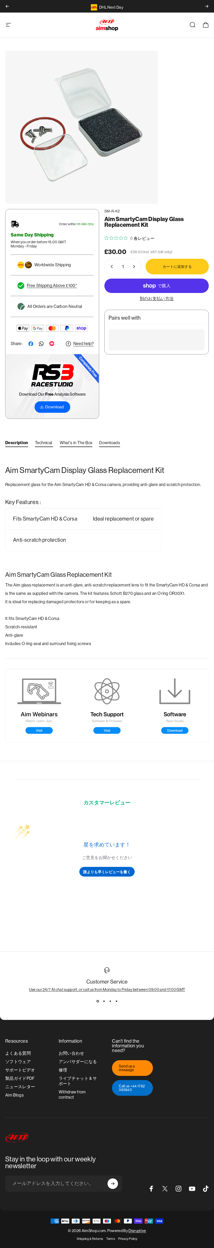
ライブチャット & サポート (78, 1081)
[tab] (16, 444)
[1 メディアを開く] (81, 127)
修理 (63, 1070)
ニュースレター (20, 1086)
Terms (110, 1239)
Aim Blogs (14, 1095)
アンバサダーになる (78, 1061)
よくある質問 (18, 1053)
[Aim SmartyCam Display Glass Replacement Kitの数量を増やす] (135, 266)
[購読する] (113, 1183)
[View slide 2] (104, 1001)
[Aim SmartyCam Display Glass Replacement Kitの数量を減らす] (111, 266)
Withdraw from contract (72, 1094)
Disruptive (137, 1230)
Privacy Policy (127, 1239)
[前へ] (7, 6)
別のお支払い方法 (157, 298)
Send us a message (127, 1068)
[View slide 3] (110, 1001)
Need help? (83, 343)
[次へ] (206, 6)
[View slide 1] (97, 1001)
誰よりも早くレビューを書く (107, 871)
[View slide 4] (116, 1001)
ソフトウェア (18, 1061)
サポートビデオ (20, 1070)
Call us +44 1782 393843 (132, 1088)
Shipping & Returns (90, 1239)
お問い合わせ (71, 1053)
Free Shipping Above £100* (52, 285)
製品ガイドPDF (20, 1078)
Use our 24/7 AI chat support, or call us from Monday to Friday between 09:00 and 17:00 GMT (107, 989)
